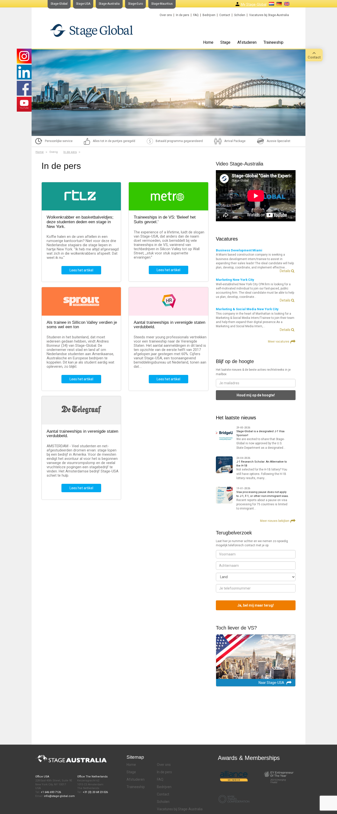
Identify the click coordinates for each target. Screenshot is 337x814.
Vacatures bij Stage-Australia (269, 15)
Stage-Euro (135, 3)
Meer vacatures (278, 341)
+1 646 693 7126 (51, 792)
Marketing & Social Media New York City (247, 309)
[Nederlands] (271, 3)
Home (208, 42)
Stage (225, 42)
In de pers (182, 15)
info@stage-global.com (59, 796)
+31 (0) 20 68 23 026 (95, 792)
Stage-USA (83, 3)
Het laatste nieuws (236, 417)
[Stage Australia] (91, 30)
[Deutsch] (279, 3)
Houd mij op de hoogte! (256, 395)
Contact (224, 15)
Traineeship (273, 42)
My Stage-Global (253, 4)
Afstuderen (247, 42)
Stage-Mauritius (162, 3)
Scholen (239, 15)
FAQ (196, 15)
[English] (286, 4)
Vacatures (227, 239)
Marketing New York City (235, 280)
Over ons (166, 15)
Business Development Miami (239, 250)
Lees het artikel (81, 270)
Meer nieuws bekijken (274, 521)
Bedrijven (209, 15)
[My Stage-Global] (237, 4)
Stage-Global (59, 3)
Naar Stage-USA (271, 683)
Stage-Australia (109, 3)
